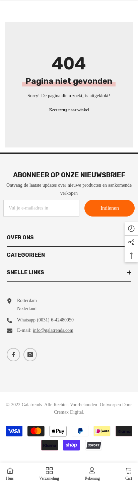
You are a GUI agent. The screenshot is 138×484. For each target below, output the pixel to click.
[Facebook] (13, 354)
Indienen (109, 208)
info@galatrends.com (53, 330)
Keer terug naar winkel (69, 110)
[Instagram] (30, 354)
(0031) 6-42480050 (55, 319)
